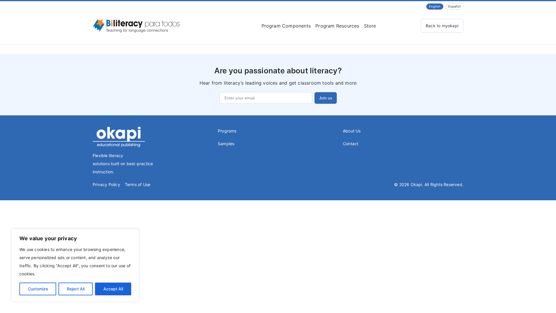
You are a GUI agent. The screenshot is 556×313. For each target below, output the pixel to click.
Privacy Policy (106, 184)
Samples (226, 143)
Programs (227, 130)
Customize (38, 288)
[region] (75, 265)
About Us (352, 130)
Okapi (416, 184)
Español (454, 6)
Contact (350, 143)
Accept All (113, 288)
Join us (325, 98)
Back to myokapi (442, 25)
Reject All (76, 288)
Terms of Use (137, 184)
